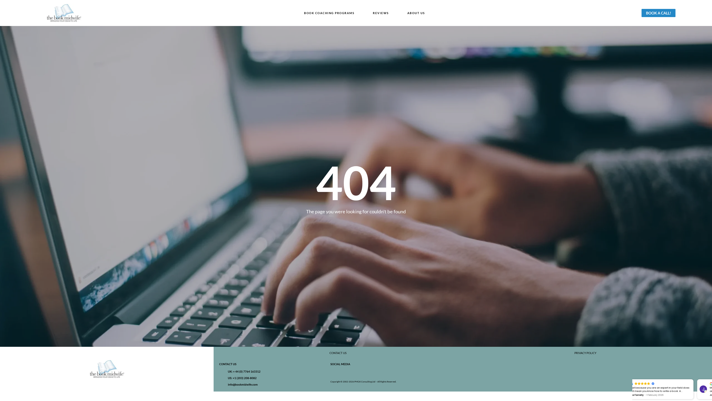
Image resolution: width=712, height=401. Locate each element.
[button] (710, 379)
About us (416, 13)
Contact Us (338, 353)
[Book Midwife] (64, 13)
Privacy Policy (585, 353)
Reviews (381, 13)
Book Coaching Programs (329, 13)
